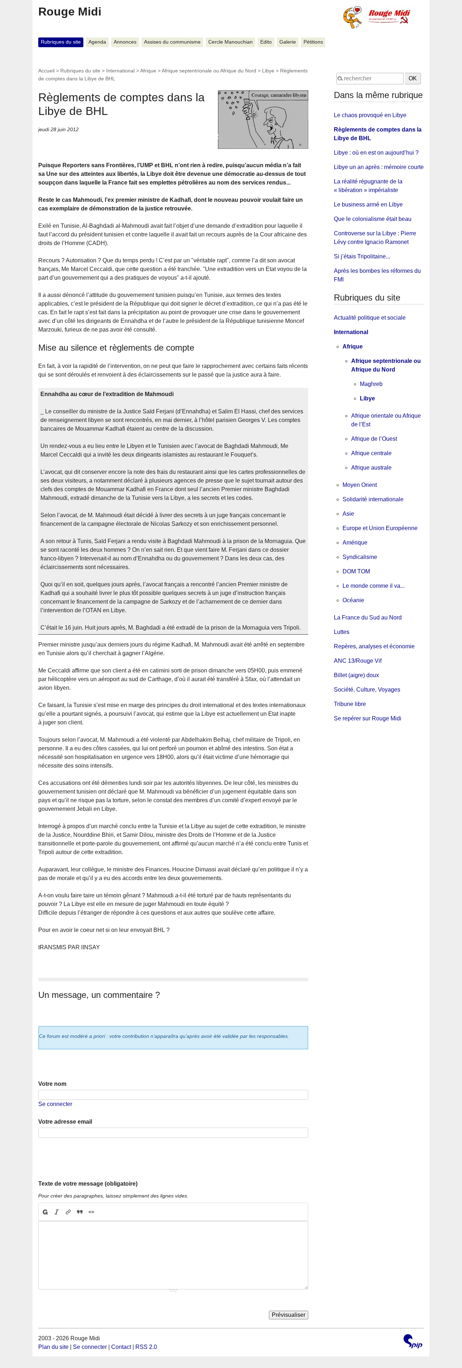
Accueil (46, 71)
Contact (121, 1347)
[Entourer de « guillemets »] (91, 1212)
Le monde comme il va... (374, 586)
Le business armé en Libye (368, 204)
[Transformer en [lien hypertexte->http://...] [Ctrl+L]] (68, 1212)
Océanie (353, 600)
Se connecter (55, 1104)
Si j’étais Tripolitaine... (362, 256)
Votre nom (52, 1084)
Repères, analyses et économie (374, 646)
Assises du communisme (172, 42)
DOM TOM (356, 571)
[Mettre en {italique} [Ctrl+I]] (56, 1212)
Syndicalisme (360, 557)
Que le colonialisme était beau (372, 219)
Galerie (287, 42)
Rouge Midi (69, 11)
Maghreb (371, 384)
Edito (266, 42)
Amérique (355, 542)
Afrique (148, 71)
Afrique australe (371, 468)
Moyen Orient (360, 485)
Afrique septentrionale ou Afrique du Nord (209, 71)
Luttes (341, 632)
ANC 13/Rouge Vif (358, 661)
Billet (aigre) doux (356, 675)
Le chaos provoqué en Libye (370, 115)
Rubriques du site (61, 42)
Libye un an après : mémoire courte (379, 167)
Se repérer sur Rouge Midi (367, 718)
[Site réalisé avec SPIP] (413, 1342)
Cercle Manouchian (230, 42)
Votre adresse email (65, 1122)
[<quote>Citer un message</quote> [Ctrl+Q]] (80, 1212)
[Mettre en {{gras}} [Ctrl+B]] (45, 1212)
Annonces (125, 42)
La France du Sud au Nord (368, 617)
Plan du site (53, 1347)
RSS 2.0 (146, 1347)
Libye (268, 71)
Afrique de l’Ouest (374, 439)
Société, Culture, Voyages (367, 690)
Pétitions (313, 42)
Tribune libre (350, 704)
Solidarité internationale (373, 499)
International (120, 71)
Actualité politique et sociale (370, 318)
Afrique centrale (371, 453)
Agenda (97, 42)
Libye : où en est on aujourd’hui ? (376, 153)
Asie (348, 514)
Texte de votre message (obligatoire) (88, 1184)
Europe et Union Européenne (380, 528)
